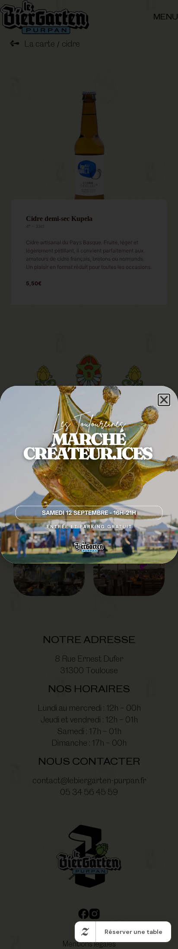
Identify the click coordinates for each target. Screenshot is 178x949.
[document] (89, 474)
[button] (164, 399)
